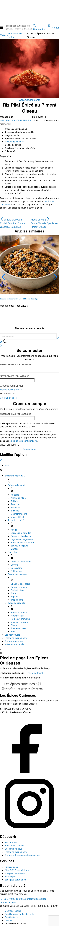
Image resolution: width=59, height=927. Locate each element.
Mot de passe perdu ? (11, 389)
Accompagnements (29, 100)
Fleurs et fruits (18, 615)
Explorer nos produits (15, 475)
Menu (7, 465)
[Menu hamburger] (1, 28)
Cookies (8, 920)
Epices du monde (19, 612)
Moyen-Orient (17, 516)
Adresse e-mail (15, 364)
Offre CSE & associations (17, 870)
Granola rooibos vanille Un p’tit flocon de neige (19, 299)
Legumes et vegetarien (22, 539)
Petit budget (16, 571)
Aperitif (14, 529)
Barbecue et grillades (21, 532)
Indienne (15, 510)
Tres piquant (17, 599)
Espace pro (10, 876)
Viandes (14, 548)
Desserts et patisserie (21, 536)
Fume (13, 593)
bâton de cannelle (15, 141)
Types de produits (16, 602)
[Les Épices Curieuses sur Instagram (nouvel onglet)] (29, 832)
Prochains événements (16, 637)
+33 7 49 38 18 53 (11, 898)
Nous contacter (12, 866)
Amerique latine (18, 497)
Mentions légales (13, 910)
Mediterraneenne (19, 513)
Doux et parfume (19, 586)
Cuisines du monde (17, 485)
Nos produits (11, 842)
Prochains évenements (16, 851)
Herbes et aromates (20, 618)
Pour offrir (12, 551)
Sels (13, 631)
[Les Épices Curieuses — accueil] (22, 686)
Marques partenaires (15, 873)
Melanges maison (19, 621)
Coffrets (14, 564)
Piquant (14, 596)
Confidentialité (11, 917)
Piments (14, 625)
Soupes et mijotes (19, 545)
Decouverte (16, 567)
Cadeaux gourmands (21, 561)
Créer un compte (9, 445)
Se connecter (7, 394)
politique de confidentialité (24, 440)
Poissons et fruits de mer (22, 542)
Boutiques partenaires (15, 879)
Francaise (15, 507)
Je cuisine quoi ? (16, 520)
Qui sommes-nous (13, 848)
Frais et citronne (18, 590)
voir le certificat (35, 673)
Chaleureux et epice (20, 583)
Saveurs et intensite (17, 574)
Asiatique (15, 504)
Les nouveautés (12, 634)
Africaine (15, 494)
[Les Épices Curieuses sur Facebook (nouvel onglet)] (29, 772)
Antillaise (15, 501)
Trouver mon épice (14, 641)
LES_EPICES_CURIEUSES (15, 120)
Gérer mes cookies (15, 924)
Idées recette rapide (14, 644)
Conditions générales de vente (19, 913)
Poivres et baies (18, 628)
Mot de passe (14, 376)
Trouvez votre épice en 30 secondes (22, 855)
